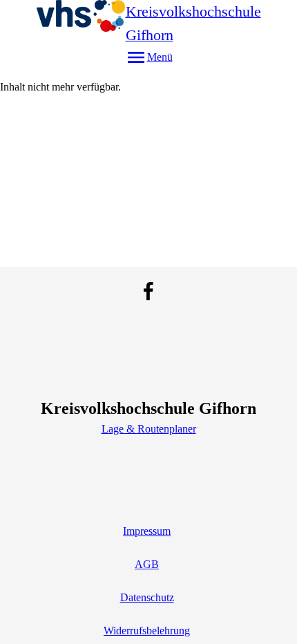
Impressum (147, 531)
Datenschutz (147, 597)
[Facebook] (148, 291)
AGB (147, 564)
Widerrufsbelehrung (147, 630)
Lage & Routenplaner (149, 429)
